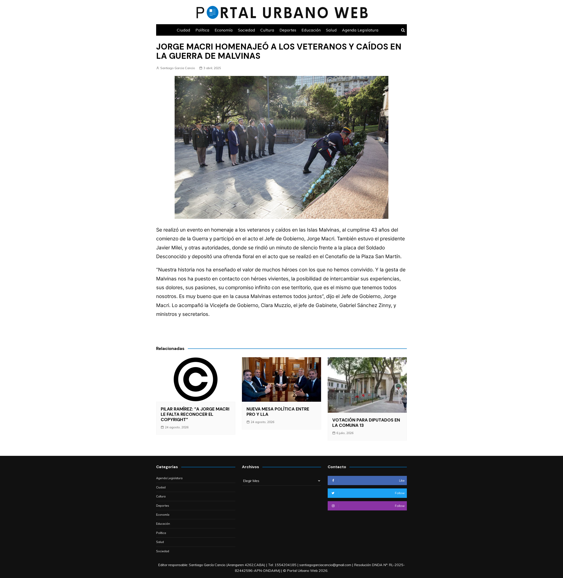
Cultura (267, 30)
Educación (311, 30)
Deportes (288, 30)
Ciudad (183, 30)
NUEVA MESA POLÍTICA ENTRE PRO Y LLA (278, 411)
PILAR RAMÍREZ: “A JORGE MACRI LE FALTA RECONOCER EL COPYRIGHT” (195, 414)
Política (202, 30)
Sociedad (246, 30)
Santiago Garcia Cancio (177, 68)
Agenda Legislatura (360, 30)
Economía (224, 30)
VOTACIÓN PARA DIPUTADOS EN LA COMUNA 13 (366, 422)
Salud (331, 30)
